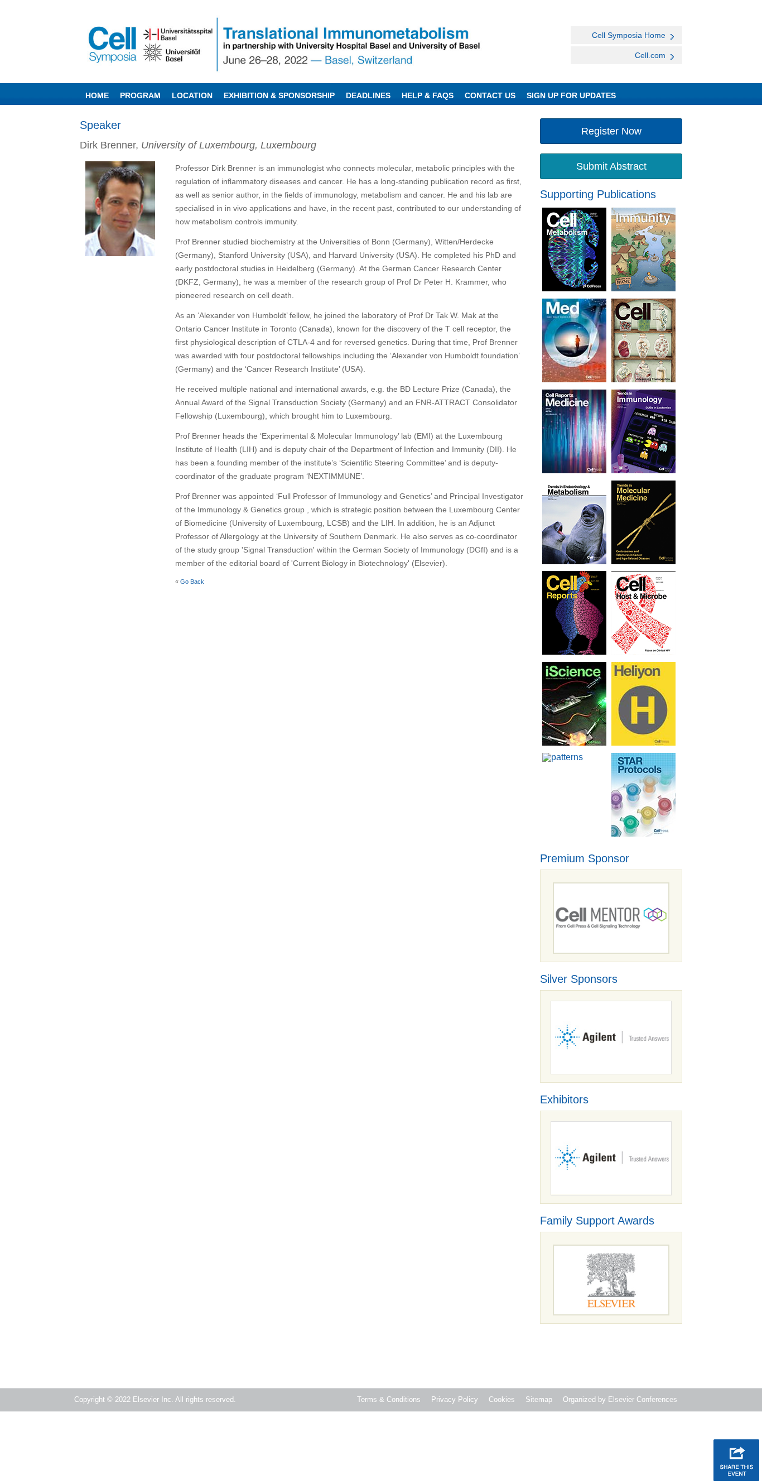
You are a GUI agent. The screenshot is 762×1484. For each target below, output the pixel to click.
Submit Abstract (611, 166)
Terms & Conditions (389, 1399)
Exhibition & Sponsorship (279, 95)
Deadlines (368, 95)
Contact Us (490, 95)
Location (192, 95)
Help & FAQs (428, 95)
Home (97, 95)
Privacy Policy (454, 1399)
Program (140, 95)
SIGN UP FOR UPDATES (571, 95)
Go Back (192, 581)
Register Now (611, 131)
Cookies (502, 1399)
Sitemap (538, 1399)
